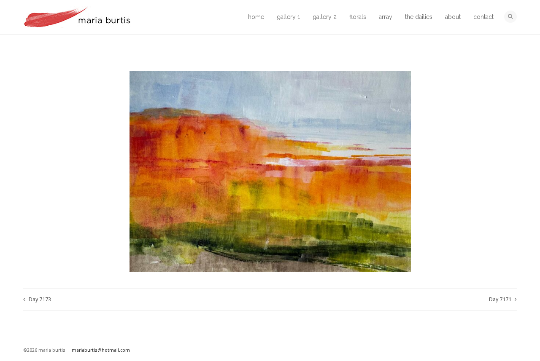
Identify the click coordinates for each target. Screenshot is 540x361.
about (453, 16)
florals (357, 16)
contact (483, 16)
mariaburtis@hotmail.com (101, 350)
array (385, 16)
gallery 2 (325, 16)
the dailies (418, 16)
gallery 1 (288, 16)
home (256, 16)
